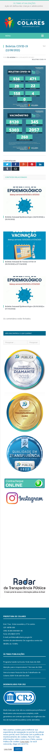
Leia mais (25, 741)
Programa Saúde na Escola (14, 662)
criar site (19, 710)
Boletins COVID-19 (39, 59)
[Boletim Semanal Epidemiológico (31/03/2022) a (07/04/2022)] (24, 290)
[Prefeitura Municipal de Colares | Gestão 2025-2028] (24, 22)
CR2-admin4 (11, 57)
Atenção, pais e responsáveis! (15, 667)
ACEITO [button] (18, 749)
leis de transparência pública (14, 720)
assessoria (21, 713)
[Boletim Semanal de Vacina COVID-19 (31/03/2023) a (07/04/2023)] (24, 245)
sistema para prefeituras (35, 710)
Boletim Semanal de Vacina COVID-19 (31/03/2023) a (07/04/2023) (20, 262)
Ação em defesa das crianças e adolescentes (24, 6)
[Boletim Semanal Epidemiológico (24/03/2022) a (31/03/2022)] (24, 201)
